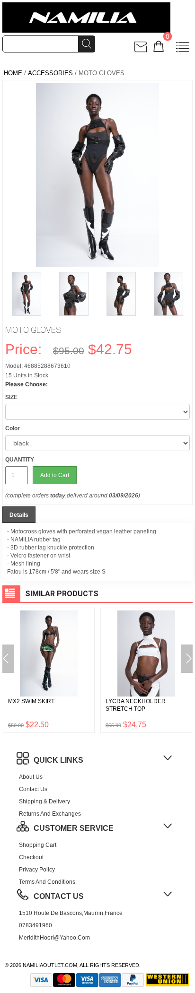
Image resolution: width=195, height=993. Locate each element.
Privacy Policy (37, 869)
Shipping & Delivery (44, 801)
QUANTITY (19, 459)
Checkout (31, 857)
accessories (50, 73)
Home (13, 73)
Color (12, 428)
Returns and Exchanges (50, 813)
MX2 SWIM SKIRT (31, 701)
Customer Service (74, 828)
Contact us (33, 789)
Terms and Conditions (47, 882)
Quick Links (58, 760)
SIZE (11, 397)
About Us (31, 777)
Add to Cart (54, 475)
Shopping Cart (37, 845)
